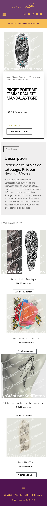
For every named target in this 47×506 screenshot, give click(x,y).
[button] (4, 15)
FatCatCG (30, 500)
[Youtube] (37, 14)
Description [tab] (11, 149)
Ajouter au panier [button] (23, 292)
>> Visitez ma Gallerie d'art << (23, 24)
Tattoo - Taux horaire (20, 77)
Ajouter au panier (19, 131)
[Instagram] (24, 14)
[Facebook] (29, 14)
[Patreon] (41, 14)
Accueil (9, 77)
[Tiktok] (33, 14)
